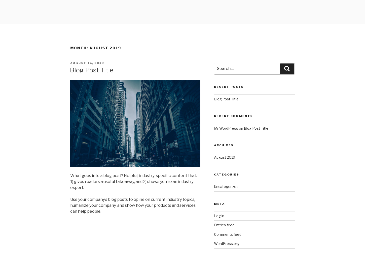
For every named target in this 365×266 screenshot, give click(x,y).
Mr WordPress (226, 128)
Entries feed (224, 225)
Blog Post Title (91, 70)
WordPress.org (226, 243)
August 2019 (224, 157)
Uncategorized (226, 186)
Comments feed (227, 234)
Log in (219, 216)
